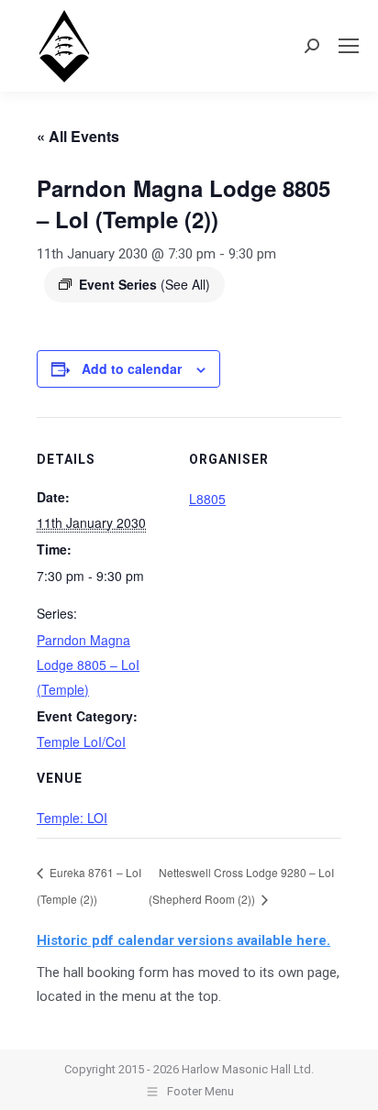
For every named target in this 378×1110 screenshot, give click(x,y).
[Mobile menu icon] (349, 46)
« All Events (78, 136)
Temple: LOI (72, 817)
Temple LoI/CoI (81, 741)
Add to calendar (132, 368)
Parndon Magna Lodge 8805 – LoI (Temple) (88, 664)
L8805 (207, 498)
